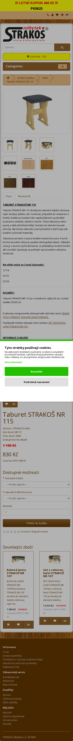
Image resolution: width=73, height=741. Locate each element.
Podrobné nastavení (36, 382)
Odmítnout (36, 392)
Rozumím (36, 371)
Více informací (13, 362)
